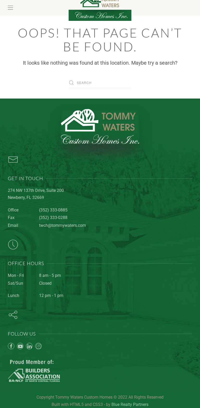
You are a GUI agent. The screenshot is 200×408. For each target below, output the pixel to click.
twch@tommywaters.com (62, 225)
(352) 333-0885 (53, 210)
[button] (10, 8)
